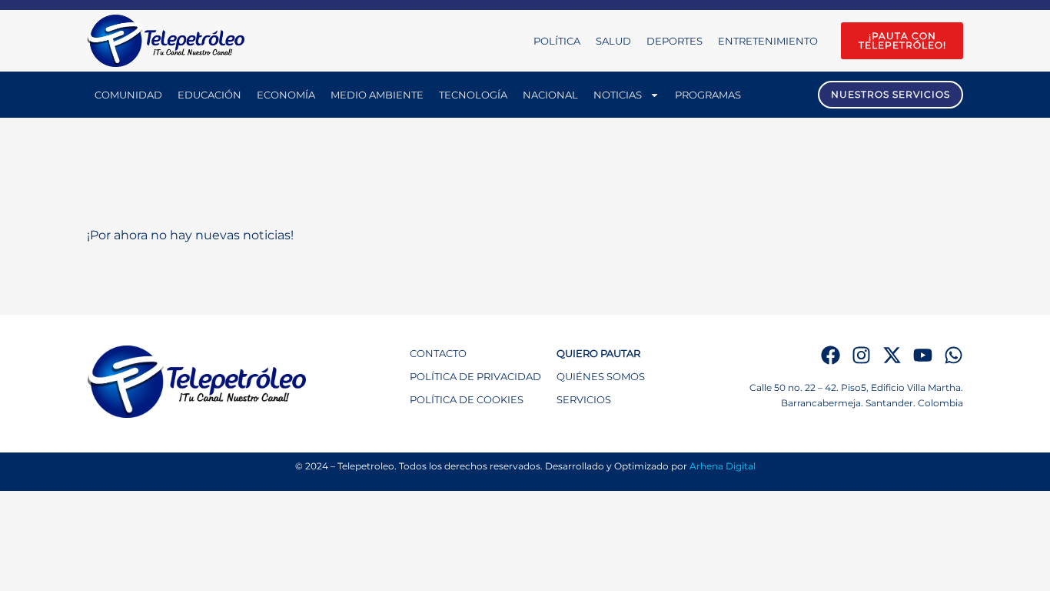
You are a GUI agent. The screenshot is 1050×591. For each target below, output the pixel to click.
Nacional (550, 94)
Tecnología (473, 94)
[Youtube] (922, 355)
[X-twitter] (892, 355)
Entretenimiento (768, 41)
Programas (708, 94)
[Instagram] (861, 355)
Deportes (674, 41)
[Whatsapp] (953, 355)
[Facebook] (830, 355)
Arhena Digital (722, 466)
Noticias (617, 94)
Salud (613, 41)
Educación (209, 94)
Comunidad (128, 94)
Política (556, 41)
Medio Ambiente (377, 94)
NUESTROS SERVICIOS (890, 94)
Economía (286, 94)
